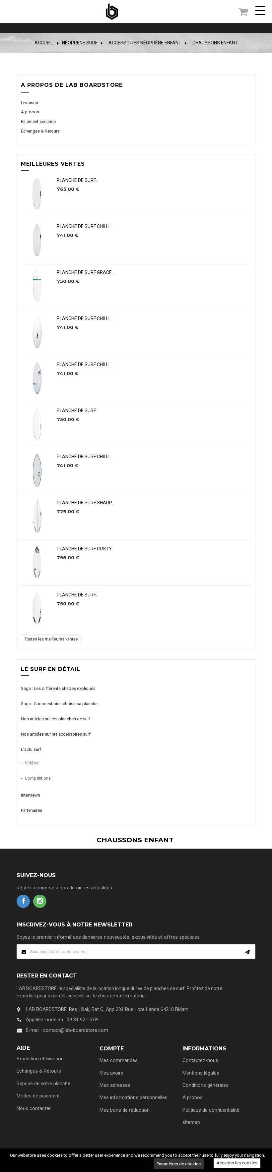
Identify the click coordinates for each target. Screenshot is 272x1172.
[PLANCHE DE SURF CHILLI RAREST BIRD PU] (37, 332)
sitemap (191, 1122)
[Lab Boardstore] (112, 11)
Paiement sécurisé (38, 121)
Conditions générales (205, 1085)
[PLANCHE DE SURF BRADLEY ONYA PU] (37, 424)
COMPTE (112, 1048)
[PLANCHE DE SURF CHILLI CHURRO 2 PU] (37, 470)
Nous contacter (34, 1108)
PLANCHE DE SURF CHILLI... (84, 226)
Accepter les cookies (237, 1162)
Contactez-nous (200, 1060)
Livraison (29, 102)
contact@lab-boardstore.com (75, 1030)
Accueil (43, 42)
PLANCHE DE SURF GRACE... (86, 272)
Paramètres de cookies (179, 1163)
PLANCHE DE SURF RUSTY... (85, 548)
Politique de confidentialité (210, 1110)
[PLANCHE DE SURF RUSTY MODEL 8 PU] (37, 562)
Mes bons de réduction (125, 1110)
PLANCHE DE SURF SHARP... (85, 502)
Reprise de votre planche (43, 1084)
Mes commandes (119, 1060)
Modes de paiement (38, 1096)
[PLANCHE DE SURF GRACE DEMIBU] (37, 286)
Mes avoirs (111, 1073)
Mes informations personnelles (134, 1097)
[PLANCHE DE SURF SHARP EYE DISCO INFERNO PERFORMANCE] (37, 516)
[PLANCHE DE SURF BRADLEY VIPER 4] (37, 608)
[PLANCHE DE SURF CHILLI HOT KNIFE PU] (37, 240)
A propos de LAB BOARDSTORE (72, 85)
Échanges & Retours (40, 131)
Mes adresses (115, 1085)
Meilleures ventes (53, 164)
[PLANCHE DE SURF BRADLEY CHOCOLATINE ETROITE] (37, 194)
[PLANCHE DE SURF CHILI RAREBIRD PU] (37, 378)
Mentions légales (200, 1073)
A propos (30, 111)
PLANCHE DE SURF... (77, 180)
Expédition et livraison (40, 1059)
